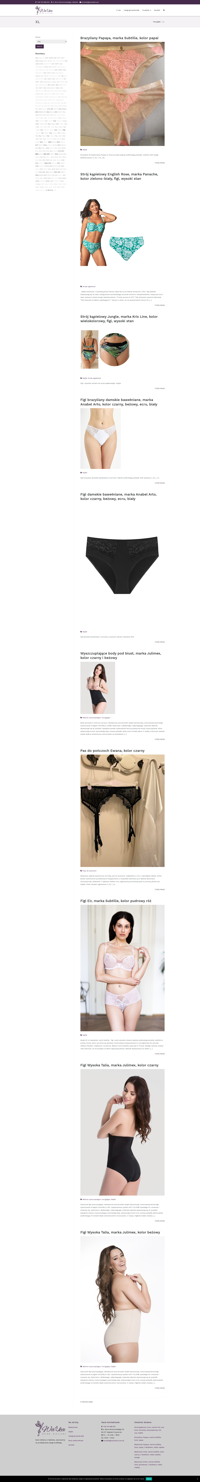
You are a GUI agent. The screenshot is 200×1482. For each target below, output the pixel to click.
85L (60, 157)
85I (41, 157)
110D (63, 187)
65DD (44, 109)
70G (54, 121)
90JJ (37, 169)
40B (48, 91)
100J (47, 184)
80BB (37, 142)
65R (51, 115)
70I (45, 124)
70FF (50, 121)
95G (36, 175)
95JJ (60, 175)
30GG (41, 61)
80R (44, 151)
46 (56, 103)
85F (48, 154)
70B (37, 118)
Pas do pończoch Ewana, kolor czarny (112, 751)
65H (37, 112)
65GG (64, 109)
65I (45, 112)
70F (46, 121)
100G (62, 181)
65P (47, 115)
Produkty (145, 10)
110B (54, 187)
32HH (54, 67)
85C (62, 151)
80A (54, 139)
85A (51, 151)
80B (63, 139)
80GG (55, 145)
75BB (37, 130)
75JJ (44, 136)
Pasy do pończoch (89, 871)
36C (65, 76)
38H (61, 88)
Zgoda (149, 1479)
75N (63, 136)
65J (48, 112)
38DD (53, 85)
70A (58, 115)
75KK (52, 136)
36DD (49, 79)
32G (60, 64)
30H (45, 61)
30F (58, 58)
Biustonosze (73, 1427)
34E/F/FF (39, 73)
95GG (41, 175)
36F (64, 79)
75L (56, 136)
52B (45, 106)
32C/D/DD (60, 61)
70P (48, 127)
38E (57, 85)
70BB (41, 118)
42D (45, 100)
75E (63, 130)
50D (39, 106)
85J (44, 157)
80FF (41, 145)
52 (42, 106)
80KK (52, 148)
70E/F (41, 121)
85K (52, 157)
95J (56, 175)
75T (51, 139)
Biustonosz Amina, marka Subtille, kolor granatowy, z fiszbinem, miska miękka (148, 1464)
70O (45, 127)
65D (40, 109)
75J (39, 136)
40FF (58, 94)
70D (59, 118)
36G (41, 82)
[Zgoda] (197, 1479)
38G (44, 88)
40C (52, 91)
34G (53, 73)
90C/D (41, 163)
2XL (36, 58)
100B (60, 178)
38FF (41, 88)
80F (36, 145)
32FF (57, 64)
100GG (38, 184)
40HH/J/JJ (53, 97)
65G (60, 109)
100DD (42, 181)
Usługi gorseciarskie (131, 10)
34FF (49, 73)
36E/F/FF (59, 79)
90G (37, 166)
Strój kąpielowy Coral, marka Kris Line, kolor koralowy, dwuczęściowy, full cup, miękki (149, 1430)
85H (64, 154)
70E (37, 121)
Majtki (85, 150)
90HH (55, 166)
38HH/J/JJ (39, 91)
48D (64, 103)
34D (56, 70)
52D (48, 106)
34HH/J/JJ (53, 76)
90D (46, 163)
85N (37, 160)
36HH (62, 82)
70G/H (59, 121)
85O (40, 160)
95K (64, 175)
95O (52, 178)
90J (62, 166)
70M (37, 127)
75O (37, 139)
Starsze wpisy (87, 1402)
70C (45, 118)
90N (57, 169)
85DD (41, 154)
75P (40, 139)
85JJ (48, 157)
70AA (63, 115)
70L (65, 124)
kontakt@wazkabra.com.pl (113, 1441)
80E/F (62, 142)
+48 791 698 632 (43, 2)
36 (62, 76)
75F (42, 133)
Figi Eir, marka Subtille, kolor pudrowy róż (115, 901)
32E (41, 64)
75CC (51, 130)
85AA (55, 151)
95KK (37, 178)
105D (42, 187)
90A (54, 160)
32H (50, 67)
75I (36, 136)
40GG (46, 97)
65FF (56, 109)
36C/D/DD (39, 79)
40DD (37, 94)
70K (57, 124)
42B (62, 97)
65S (54, 115)
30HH (50, 61)
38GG (57, 88)
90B (62, 160)
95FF (63, 172)
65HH (41, 112)
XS (55, 190)
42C (65, 97)
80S (47, 151)
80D (50, 142)
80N (63, 148)
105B (64, 184)
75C (41, 130)
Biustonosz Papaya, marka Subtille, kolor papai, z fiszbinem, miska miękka (149, 1446)
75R (44, 139)
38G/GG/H (51, 88)
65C (36, 109)
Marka (37, 37)
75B (64, 127)
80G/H (49, 145)
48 (62, 103)
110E (37, 190)
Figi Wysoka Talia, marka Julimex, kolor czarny (119, 1065)
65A (52, 106)
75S (47, 139)
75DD (60, 130)
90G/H (41, 166)
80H (59, 145)
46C (58, 103)
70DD (64, 118)
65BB (65, 106)
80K (47, 148)
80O (37, 151)
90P (64, 169)
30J (54, 61)
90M (53, 169)
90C (37, 163)
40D (64, 91)
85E (45, 154)
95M (45, 178)
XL (52, 190)
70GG (64, 121)
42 (59, 97)
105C (37, 187)
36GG (54, 82)
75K (47, 136)
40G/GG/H (39, 97)
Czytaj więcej (160, 163)
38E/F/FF (62, 85)
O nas (118, 10)
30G (37, 61)
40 (45, 91)
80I (36, 148)
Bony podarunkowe (75, 1440)
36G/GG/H (47, 82)
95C (43, 172)
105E (46, 187)
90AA (59, 160)
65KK (60, 112)
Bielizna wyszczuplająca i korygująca (96, 718)
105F (50, 187)
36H (58, 82)
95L (41, 178)
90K (41, 169)
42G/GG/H (60, 100)
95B (40, 172)
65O (44, 115)
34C (43, 70)
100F (52, 181)
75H (59, 133)
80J (39, 148)
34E (64, 70)
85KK (56, 157)
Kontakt (157, 10)
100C (64, 178)
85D (36, 154)
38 (66, 82)
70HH (41, 124)
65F (52, 109)
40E (41, 94)
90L (49, 169)
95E (55, 172)
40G (62, 94)
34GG (37, 76)
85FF (52, 154)
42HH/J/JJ (39, 103)
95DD (51, 172)
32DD (37, 64)
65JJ (52, 112)
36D (45, 79)
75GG (54, 133)
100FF (56, 181)
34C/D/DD (50, 70)
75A (56, 127)
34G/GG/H (59, 73)
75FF (46, 133)
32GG (46, 67)
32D (66, 61)
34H (41, 76)
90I (59, 166)
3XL (40, 58)
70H (37, 124)
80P (40, 151)
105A (60, 184)
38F (36, 88)
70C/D (50, 118)
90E (49, 163)
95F (59, 172)
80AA (59, 139)
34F (44, 73)
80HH (63, 145)
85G (56, 154)
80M (60, 148)
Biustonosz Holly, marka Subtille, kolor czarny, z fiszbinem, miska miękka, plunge (149, 1454)
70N (41, 127)
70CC (55, 118)
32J (36, 70)
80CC (46, 142)
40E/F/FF (48, 94)
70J (49, 124)
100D (37, 181)
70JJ (53, 124)
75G (50, 133)
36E (53, 79)
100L (56, 184)
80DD (54, 142)
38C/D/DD (43, 85)
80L (56, 148)
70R (52, 127)
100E (47, 181)
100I (42, 184)
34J (59, 76)
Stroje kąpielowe (89, 286)
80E (58, 142)
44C (48, 103)
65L (64, 112)
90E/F (54, 163)
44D (52, 103)
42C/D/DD (39, 100)
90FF (63, 163)
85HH (37, 157)
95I (53, 175)
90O (61, 169)
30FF (63, 58)
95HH (49, 175)
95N (49, 178)
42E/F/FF (51, 100)
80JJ (44, 148)
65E (48, 109)
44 (45, 103)
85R (47, 160)
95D (47, 172)
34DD (60, 70)
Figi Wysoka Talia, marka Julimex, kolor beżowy (120, 1232)
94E (36, 172)
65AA (56, 106)
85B (59, 151)
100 (56, 178)
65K (56, 112)
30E (55, 58)
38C (36, 85)
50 (36, 106)
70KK (61, 124)
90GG (47, 166)
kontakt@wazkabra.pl (90, 2)
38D (48, 85)
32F (52, 64)
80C (41, 142)
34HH (46, 76)
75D (55, 130)
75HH (63, 133)
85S (50, 160)
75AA (60, 127)
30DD (51, 58)
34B (40, 70)
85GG (61, 154)
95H (45, 175)
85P (44, 160)
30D (46, 58)
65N (40, 115)
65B (60, 106)
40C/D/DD (58, 91)
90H (51, 166)
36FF (37, 82)
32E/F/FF (47, 64)
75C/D (46, 130)
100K (51, 184)
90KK (45, 169)
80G (45, 145)
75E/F (37, 133)
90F (58, 163)
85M (64, 157)
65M (37, 115)
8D (43, 58)
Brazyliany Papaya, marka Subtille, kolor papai (119, 38)
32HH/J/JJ (61, 67)
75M (60, 136)
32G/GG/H (39, 67)
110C (58, 187)
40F (53, 94)
